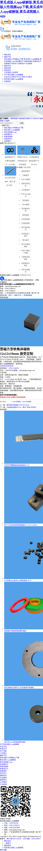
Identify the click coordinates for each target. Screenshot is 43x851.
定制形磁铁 (26, 219)
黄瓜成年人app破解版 (31, 59)
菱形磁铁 (25, 215)
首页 (10, 295)
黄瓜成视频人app (10, 132)
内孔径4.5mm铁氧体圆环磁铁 (14, 742)
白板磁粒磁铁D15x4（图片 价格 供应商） (22, 407)
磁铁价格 (7, 68)
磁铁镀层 (22, 118)
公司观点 (28, 77)
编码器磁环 (14, 118)
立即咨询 (3, 366)
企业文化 (7, 77)
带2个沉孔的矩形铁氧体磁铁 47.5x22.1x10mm (20, 525)
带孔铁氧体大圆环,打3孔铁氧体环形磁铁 (19, 687)
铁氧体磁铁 (28, 61)
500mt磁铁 (25, 204)
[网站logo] (20, 40)
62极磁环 (25, 175)
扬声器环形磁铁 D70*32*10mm (18, 405)
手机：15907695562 (11, 823)
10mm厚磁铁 (17, 401)
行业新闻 (14, 72)
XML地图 (26, 839)
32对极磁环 (26, 190)
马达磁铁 (28, 63)
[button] (21, 344)
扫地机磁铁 (26, 223)
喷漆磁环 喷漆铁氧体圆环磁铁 (15, 631)
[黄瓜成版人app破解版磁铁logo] (20, 26)
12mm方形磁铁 (26, 401)
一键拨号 (7, 843)
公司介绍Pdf (35, 839)
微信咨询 (7, 845)
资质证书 (14, 77)
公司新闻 (7, 72)
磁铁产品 (7, 57)
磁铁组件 (21, 63)
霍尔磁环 (25, 240)
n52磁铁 (7, 121)
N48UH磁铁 (25, 179)
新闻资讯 (7, 70)
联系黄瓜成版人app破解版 (13, 79)
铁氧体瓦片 (37, 61)
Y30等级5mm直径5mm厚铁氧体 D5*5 (17, 580)
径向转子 (14, 63)
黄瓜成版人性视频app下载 (13, 59)
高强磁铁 (25, 200)
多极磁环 (7, 63)
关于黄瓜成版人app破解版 (13, 74)
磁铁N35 (29, 118)
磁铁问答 (7, 66)
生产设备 (21, 77)
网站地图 (3, 850)
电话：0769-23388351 (12, 825)
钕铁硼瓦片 (19, 61)
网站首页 (7, 54)
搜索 (22, 123)
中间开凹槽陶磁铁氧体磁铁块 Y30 (16, 465)
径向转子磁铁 (38, 118)
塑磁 (1, 121)
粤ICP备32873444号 (14, 839)
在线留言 (7, 81)
